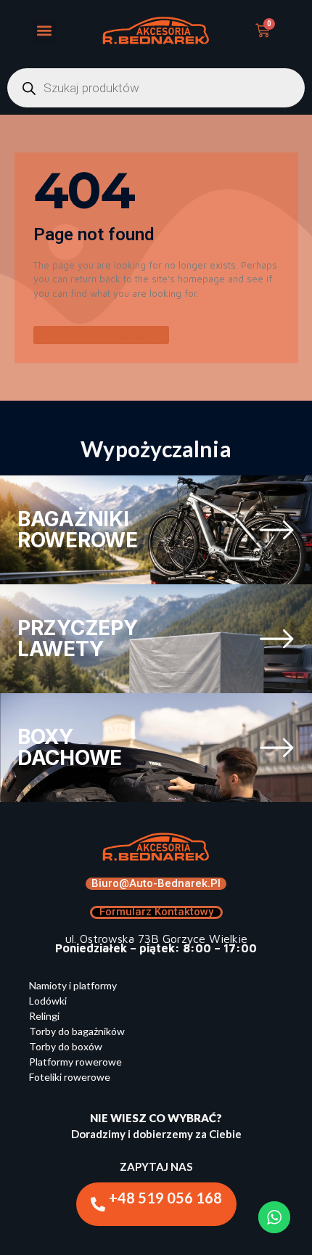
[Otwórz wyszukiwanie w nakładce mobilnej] (156, 88)
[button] (45, 31)
